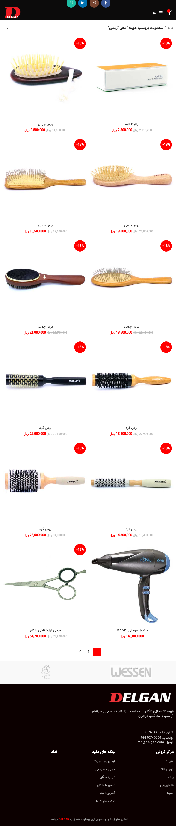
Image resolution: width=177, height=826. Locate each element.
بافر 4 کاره (131, 124)
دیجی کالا (167, 769)
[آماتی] (45, 672)
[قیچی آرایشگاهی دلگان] (45, 584)
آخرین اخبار (107, 793)
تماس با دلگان (106, 785)
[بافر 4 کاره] (132, 78)
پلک (171, 777)
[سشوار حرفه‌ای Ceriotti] (132, 584)
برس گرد (132, 427)
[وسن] (131, 672)
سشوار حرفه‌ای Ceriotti (131, 630)
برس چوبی (45, 124)
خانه (171, 27)
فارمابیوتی (167, 785)
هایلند (170, 761)
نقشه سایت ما (105, 801)
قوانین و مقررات (104, 761)
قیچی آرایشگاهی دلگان (45, 630)
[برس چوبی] (45, 78)
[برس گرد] (132, 382)
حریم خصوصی (105, 769)
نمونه (170, 793)
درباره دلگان (107, 777)
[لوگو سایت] (12, 12)
